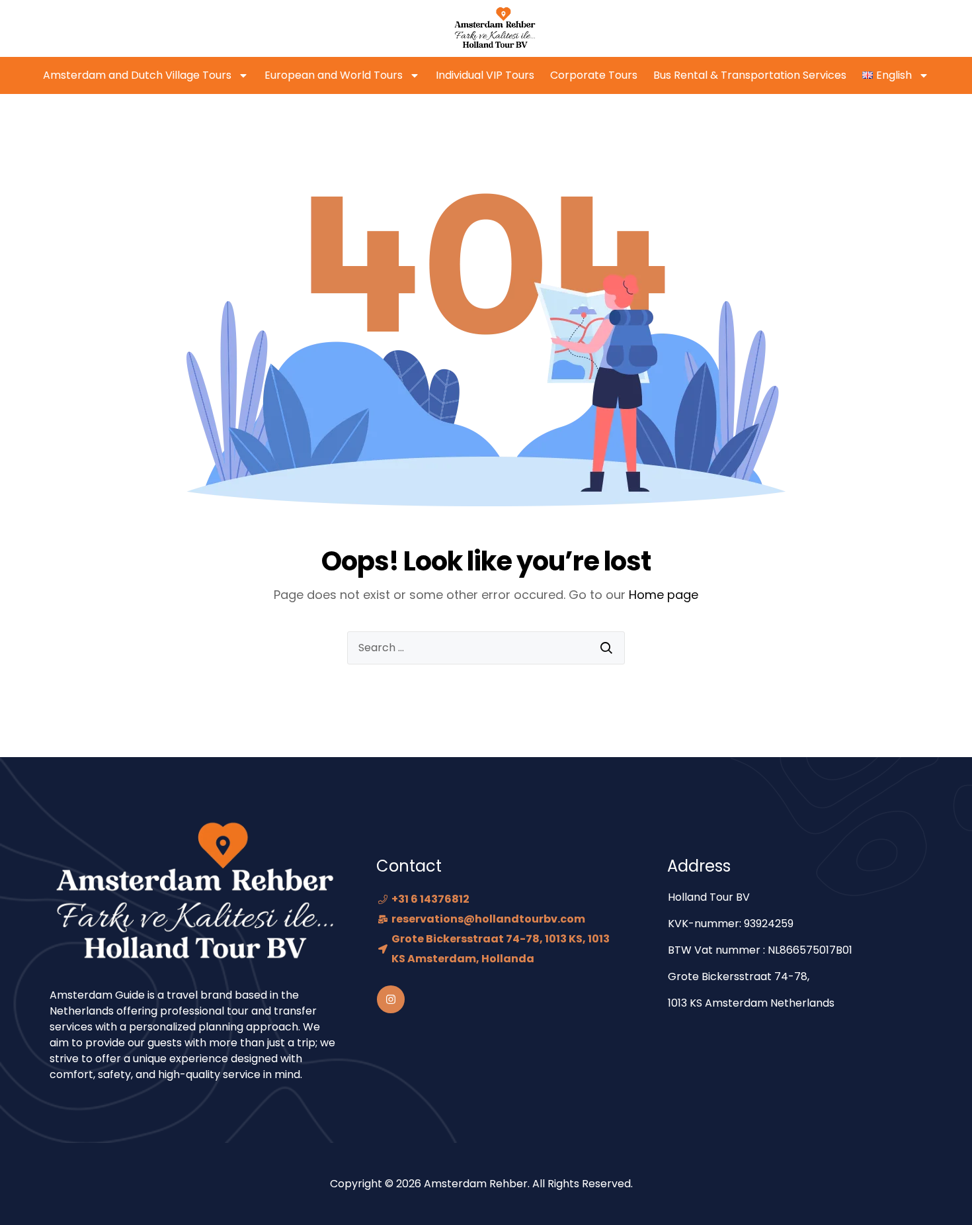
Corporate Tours (593, 75)
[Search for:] (486, 647)
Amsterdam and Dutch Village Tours (137, 75)
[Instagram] (391, 999)
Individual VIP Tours (485, 75)
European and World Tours (333, 75)
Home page (663, 594)
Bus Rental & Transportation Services (749, 75)
